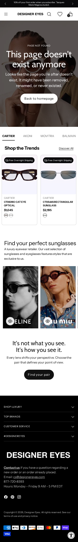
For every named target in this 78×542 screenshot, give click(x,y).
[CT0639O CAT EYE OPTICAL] (19, 174)
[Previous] (5, 3)
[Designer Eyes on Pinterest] (12, 497)
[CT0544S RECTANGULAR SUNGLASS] (58, 174)
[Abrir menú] (6, 14)
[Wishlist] (59, 14)
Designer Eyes (32, 512)
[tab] (27, 136)
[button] (20, 297)
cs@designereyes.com (29, 477)
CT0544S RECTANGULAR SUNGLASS (58, 203)
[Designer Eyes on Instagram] (19, 497)
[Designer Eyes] (30, 14)
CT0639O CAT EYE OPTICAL (15, 203)
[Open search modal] (49, 14)
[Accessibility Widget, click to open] (71, 535)
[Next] (72, 3)
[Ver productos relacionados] (10, 321)
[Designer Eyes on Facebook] (6, 497)
